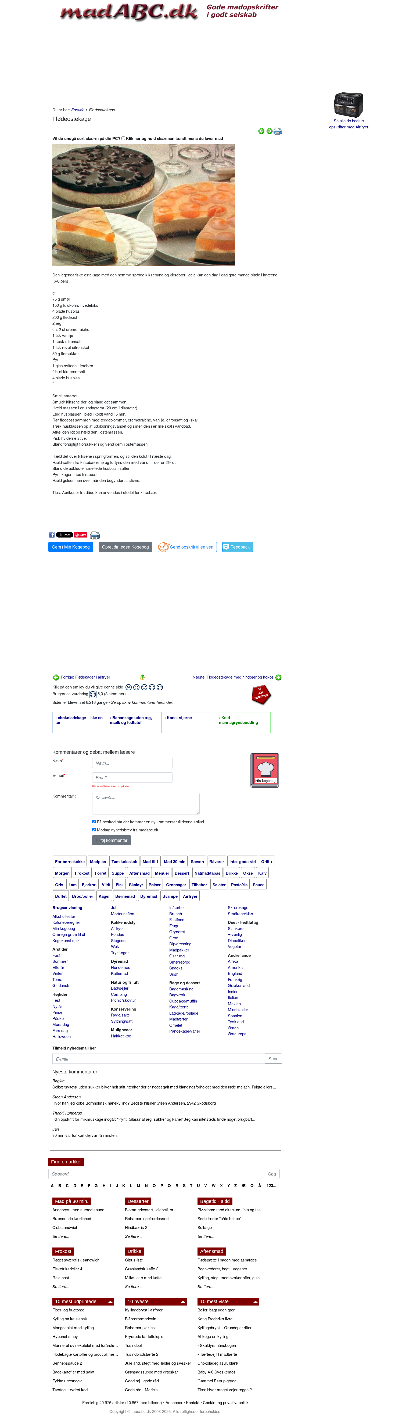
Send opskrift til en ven (191, 547)
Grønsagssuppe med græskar (151, 1372)
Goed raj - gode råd (142, 1380)
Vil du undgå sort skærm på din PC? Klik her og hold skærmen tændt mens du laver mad (137, 138)
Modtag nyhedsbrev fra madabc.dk (127, 829)
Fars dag (60, 1030)
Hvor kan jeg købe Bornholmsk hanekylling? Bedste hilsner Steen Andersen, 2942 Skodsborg (134, 1103)
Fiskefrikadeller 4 (67, 1268)
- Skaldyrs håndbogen (217, 1345)
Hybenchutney (65, 1336)
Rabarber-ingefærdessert (147, 1218)
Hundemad (120, 967)
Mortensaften (122, 913)
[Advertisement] (167, 63)
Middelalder (238, 1009)
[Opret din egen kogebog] (264, 770)
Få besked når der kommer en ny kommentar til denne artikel (150, 821)
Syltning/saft (121, 1021)
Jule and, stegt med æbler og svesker (158, 1363)
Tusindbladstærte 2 (141, 1354)
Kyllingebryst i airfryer (144, 1310)
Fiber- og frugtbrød (68, 1310)
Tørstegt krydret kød (70, 1389)
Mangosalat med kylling (73, 1327)
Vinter (57, 973)
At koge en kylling (213, 1336)
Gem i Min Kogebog (71, 547)
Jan (55, 1129)
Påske (58, 1018)
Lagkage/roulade (183, 1013)
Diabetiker (237, 940)
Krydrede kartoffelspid (144, 1336)
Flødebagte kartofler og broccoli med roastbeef (86, 1354)
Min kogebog (63, 928)
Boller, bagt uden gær (216, 1310)
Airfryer (117, 928)
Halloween (61, 1036)
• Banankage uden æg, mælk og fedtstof (131, 720)
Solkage (205, 1227)
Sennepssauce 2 (67, 1363)
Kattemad (119, 973)
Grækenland (239, 985)
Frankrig (235, 979)
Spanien (235, 1015)
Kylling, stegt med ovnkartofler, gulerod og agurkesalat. (231, 1277)
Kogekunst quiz (66, 940)
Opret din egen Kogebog (125, 547)
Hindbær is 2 (136, 1227)
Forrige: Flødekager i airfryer (85, 677)
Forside (77, 109)
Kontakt (192, 1402)
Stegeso (118, 940)
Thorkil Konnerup (67, 1113)
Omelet (175, 1025)
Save (83, 535)
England (235, 973)
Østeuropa (237, 1033)
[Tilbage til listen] (142, 677)
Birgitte (58, 1080)
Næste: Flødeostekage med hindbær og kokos (234, 677)
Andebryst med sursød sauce (78, 1209)
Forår (57, 955)
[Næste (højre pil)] (269, 130)
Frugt (173, 925)
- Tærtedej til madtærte (217, 1354)
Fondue (117, 934)
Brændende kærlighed (71, 1218)
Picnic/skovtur (123, 1000)
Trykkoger (120, 952)
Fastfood (176, 919)
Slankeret (236, 928)
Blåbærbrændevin (140, 1318)
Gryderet (177, 931)
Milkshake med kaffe (143, 1277)
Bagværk (177, 994)
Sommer (60, 961)
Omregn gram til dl (68, 934)
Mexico (234, 1003)
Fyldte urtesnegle (67, 1380)
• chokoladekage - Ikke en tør (79, 720)
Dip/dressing (180, 943)
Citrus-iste (134, 1260)
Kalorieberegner (66, 922)
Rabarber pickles (140, 1327)
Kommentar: (64, 796)
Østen (233, 1027)
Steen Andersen (66, 1096)
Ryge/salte (120, 1015)
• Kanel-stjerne (178, 717)
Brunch (175, 913)
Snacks (176, 968)
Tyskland (236, 1021)
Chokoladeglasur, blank (218, 1363)
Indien (233, 991)
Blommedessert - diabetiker (149, 1209)
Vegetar (234, 946)
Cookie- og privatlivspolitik (226, 1402)
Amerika (235, 967)
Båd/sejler (119, 988)
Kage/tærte (179, 1006)
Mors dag (60, 1024)
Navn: (58, 760)
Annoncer (174, 1402)
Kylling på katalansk (69, 1318)
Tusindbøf (133, 1345)
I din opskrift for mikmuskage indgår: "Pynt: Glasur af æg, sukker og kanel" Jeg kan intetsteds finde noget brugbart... (153, 1119)
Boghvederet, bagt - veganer (222, 1268)
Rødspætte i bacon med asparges (227, 1260)
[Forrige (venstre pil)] (261, 130)
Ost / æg (177, 955)
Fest (56, 1000)
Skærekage (238, 907)
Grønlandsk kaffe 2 (141, 1268)
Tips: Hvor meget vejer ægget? (225, 1389)
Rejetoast (60, 1277)
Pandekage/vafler (184, 1031)
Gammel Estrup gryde (217, 1380)
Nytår (57, 1006)
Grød (173, 937)
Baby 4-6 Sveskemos (217, 1372)
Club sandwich (65, 1227)
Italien (233, 997)
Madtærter (178, 1019)
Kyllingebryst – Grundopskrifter (225, 1327)
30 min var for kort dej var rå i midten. (85, 1135)
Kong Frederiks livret (216, 1318)
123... (271, 1185)
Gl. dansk (60, 985)
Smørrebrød (179, 962)
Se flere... (60, 1236)
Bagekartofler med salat (73, 1372)
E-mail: (59, 775)
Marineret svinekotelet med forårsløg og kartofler (86, 1345)
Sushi (174, 974)
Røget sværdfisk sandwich (75, 1260)
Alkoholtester (63, 916)
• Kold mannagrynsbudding (238, 720)
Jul (113, 907)
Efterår (58, 967)
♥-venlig (235, 934)
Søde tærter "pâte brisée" (219, 1218)
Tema (57, 979)
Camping (119, 994)
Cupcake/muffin (183, 1001)
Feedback (240, 547)
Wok (115, 946)
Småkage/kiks (240, 913)
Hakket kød (121, 1036)
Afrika (233, 961)
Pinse (57, 1012)
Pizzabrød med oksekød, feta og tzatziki (231, 1209)
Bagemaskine (181, 988)
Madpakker (179, 950)
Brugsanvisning (67, 907)
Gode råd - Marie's (141, 1389)
